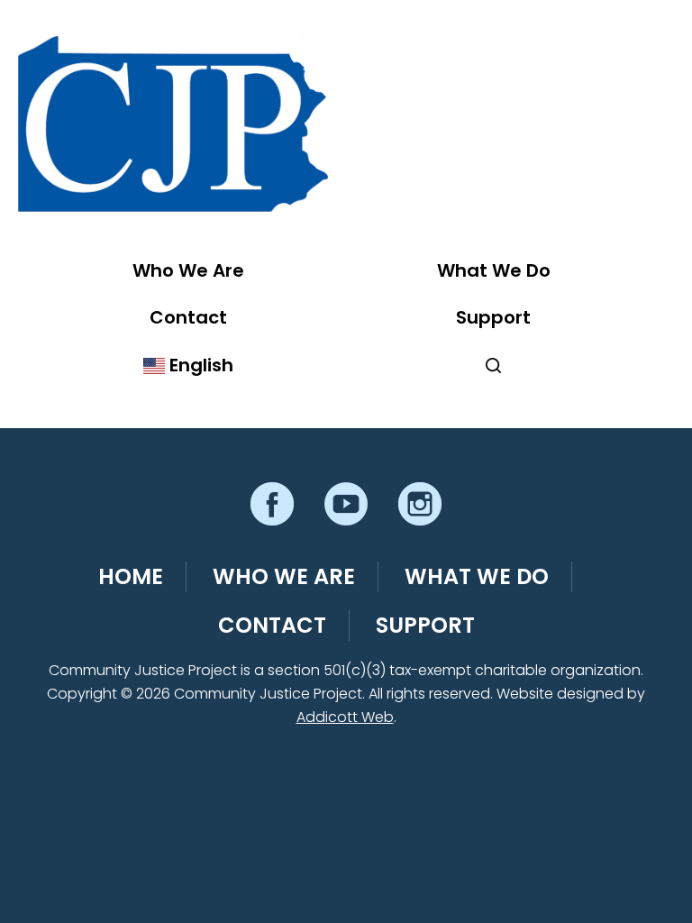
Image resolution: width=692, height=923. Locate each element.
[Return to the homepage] (173, 124)
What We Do (494, 270)
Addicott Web (345, 717)
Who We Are (188, 270)
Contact (188, 317)
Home (130, 576)
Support (493, 317)
